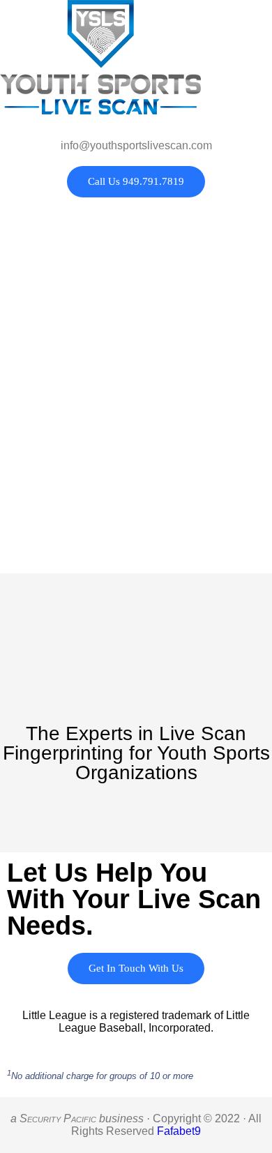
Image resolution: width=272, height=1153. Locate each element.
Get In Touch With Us (136, 968)
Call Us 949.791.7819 (136, 181)
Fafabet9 (179, 1131)
